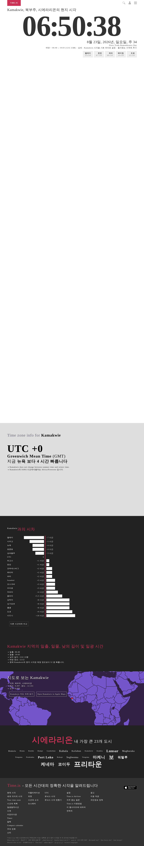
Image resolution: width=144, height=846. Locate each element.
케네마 (47, 764)
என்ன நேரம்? (48, 842)
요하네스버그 (13, 569)
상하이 (10, 600)
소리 (9, 833)
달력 (9, 822)
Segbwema (72, 757)
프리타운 (88, 764)
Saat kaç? (39, 842)
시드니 (10, 616)
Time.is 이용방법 (74, 804)
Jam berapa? (117, 840)
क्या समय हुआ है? (35, 840)
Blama (22, 751)
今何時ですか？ (28, 842)
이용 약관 (95, 796)
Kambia (100, 751)
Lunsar (112, 751)
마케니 (99, 757)
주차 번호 (11, 829)
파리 (110, 54)
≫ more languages (71, 842)
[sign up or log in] (130, 4)
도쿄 (132, 54)
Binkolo (12, 751)
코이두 (64, 764)
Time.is (14, 3)
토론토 (10, 549)
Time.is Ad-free (74, 796)
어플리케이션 (34, 793)
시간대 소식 (33, 800)
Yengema (85, 757)
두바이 (10, 592)
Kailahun (76, 751)
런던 (99, 54)
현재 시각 (11, 793)
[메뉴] (135, 3)
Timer (9, 818)
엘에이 (88, 54)
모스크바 (11, 584)
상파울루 (11, 553)
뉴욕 (9, 545)
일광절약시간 (13, 807)
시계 (9, 811)
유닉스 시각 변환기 (53, 800)
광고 (93, 793)
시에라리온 (52, 739)
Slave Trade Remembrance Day (123, 45)
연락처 (70, 811)
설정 (69, 793)
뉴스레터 (32, 804)
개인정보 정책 (97, 800)
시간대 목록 (12, 804)
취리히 (10, 572)
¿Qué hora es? (48, 840)
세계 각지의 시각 (14, 796)
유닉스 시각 (50, 796)
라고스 (10, 561)
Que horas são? (106, 840)
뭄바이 (10, 596)
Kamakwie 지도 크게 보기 (21, 694)
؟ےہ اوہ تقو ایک (58, 842)
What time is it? (13, 840)
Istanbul (10, 580)
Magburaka (128, 751)
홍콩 (9, 608)
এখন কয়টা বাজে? (82, 840)
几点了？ (24, 840)
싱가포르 (11, 604)
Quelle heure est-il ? (62, 840)
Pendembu (30, 757)
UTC (9, 557)
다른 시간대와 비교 (18, 624)
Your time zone (14, 800)
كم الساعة (73, 840)
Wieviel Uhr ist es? (14, 842)
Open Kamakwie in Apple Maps (51, 694)
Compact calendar (15, 825)
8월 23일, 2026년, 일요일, (112, 42)
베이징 (121, 54)
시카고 (10, 541)
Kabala (63, 750)
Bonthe (31, 751)
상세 (80, 48)
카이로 (10, 588)
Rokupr (60, 757)
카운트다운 (12, 814)
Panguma (19, 757)
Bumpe (40, 751)
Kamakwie (89, 751)
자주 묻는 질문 (73, 800)
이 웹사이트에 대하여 (76, 807)
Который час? (94, 840)
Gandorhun (51, 751)
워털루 (123, 757)
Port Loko (45, 757)
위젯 (30, 796)
